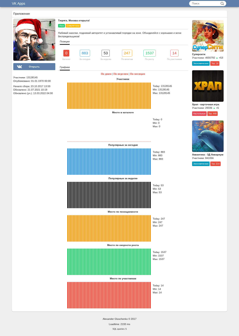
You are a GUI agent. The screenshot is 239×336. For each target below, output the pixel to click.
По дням (106, 73)
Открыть (34, 66)
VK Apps (18, 3)
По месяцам (137, 73)
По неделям (120, 73)
